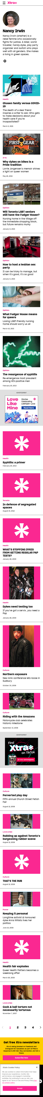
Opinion (6, 208)
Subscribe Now (21, 1058)
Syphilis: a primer (21, 443)
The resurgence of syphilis (20, 374)
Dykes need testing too (18, 606)
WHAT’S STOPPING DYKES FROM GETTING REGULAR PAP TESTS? (21, 530)
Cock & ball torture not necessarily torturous (17, 1008)
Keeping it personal (15, 913)
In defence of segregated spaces (21, 485)
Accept (19, 1088)
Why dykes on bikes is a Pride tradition (18, 163)
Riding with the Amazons (19, 716)
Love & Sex (7, 832)
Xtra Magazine (13, 2)
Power (5, 910)
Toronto (6, 500)
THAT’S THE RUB (21, 862)
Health (5, 99)
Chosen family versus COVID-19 (21, 105)
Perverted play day (15, 795)
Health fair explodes (21, 947)
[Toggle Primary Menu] (4, 3)
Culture (6, 670)
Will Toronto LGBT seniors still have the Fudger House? (21, 213)
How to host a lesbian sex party (19, 266)
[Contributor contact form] (5, 61)
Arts (5, 158)
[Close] (36, 1067)
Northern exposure (15, 674)
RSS (40, 1081)
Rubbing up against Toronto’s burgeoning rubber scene (21, 837)
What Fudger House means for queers (20, 316)
